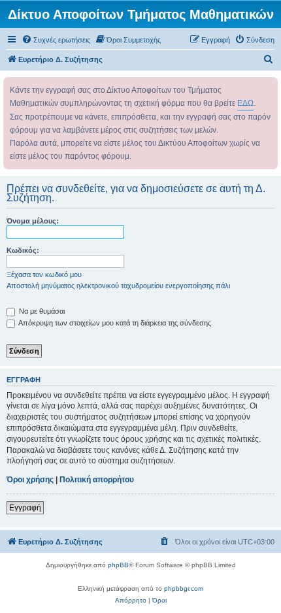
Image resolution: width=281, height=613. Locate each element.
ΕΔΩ (245, 103)
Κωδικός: (23, 250)
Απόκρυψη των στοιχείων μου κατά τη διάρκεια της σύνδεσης (114, 323)
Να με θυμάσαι (41, 311)
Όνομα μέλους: (33, 221)
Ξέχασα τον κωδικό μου (44, 274)
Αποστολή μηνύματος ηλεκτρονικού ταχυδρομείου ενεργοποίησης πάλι (118, 286)
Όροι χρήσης (30, 479)
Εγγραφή (25, 507)
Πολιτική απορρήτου (96, 479)
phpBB (118, 565)
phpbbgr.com (183, 588)
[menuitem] (56, 40)
